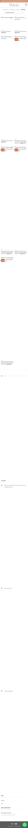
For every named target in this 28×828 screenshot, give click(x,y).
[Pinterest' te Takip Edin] (12, 815)
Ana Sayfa (5, 9)
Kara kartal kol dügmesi (6, 31)
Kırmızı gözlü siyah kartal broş (7, 140)
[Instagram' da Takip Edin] (5, 815)
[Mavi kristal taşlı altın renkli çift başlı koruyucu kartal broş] (21, 87)
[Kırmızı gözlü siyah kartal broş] (7, 87)
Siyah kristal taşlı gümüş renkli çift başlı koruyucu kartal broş (7, 362)
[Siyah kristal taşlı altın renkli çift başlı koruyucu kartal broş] (21, 197)
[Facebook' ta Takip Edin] (2, 815)
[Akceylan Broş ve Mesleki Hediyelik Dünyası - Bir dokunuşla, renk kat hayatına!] (14, 4)
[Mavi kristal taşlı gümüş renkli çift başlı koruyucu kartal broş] (7, 197)
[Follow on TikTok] (7, 815)
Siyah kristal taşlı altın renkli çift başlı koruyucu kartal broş (21, 252)
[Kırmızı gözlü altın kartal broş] (21, 23)
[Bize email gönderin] (9, 815)
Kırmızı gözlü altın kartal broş (21, 31)
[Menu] (2, 4)
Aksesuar (12, 9)
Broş (18, 9)
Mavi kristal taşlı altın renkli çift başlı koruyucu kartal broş (21, 141)
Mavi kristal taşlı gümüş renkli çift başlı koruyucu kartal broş (7, 252)
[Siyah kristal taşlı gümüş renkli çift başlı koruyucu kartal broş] (7, 308)
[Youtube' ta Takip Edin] (14, 815)
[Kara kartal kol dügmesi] (7, 23)
